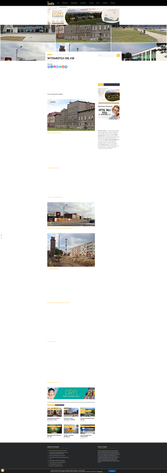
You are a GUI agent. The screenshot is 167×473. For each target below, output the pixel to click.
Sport (97, 3)
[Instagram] (54, 67)
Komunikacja (74, 3)
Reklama (113, 3)
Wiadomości (49, 54)
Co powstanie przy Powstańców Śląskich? (58, 462)
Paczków (49, 409)
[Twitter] (57, 67)
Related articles (51, 405)
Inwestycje (65, 3)
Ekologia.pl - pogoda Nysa (103, 88)
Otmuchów (88, 426)
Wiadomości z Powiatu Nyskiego (86, 410)
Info (58, 3)
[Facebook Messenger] (66, 67)
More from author (60, 405)
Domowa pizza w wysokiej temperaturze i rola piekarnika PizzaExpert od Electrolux (78, 7)
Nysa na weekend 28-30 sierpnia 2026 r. (57, 455)
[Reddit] (63, 67)
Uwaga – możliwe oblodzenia (69, 436)
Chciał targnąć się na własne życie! (85, 436)
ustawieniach (100, 471)
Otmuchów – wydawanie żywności (56, 465)
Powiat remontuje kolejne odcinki (87, 419)
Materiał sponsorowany (52, 426)
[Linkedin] (51, 67)
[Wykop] (60, 67)
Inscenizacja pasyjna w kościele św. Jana (53, 419)
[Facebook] (48, 67)
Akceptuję (112, 471)
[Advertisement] (109, 71)
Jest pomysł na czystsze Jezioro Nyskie (57, 460)
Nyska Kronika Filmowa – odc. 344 (54, 436)
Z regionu (105, 3)
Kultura (91, 3)
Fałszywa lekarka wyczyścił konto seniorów (58, 450)
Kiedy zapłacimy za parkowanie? (56, 464)
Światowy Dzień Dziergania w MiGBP (69, 419)
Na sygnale (83, 3)
